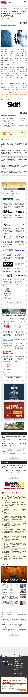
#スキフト (4, 20)
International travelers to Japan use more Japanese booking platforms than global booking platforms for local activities (12, 626)
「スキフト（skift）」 (13, 85)
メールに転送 (4, 25)
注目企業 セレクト (8, 189)
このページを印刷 (12, 25)
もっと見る (14, 178)
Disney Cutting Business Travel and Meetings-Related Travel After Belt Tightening (14, 95)
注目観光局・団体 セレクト (10, 315)
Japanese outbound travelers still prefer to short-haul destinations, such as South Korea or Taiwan (14, 630)
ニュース (6, 8)
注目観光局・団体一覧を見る (14, 377)
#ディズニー (9, 20)
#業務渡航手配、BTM (18, 20)
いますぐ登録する (22, 690)
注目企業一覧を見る (14, 302)
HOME (2, 8)
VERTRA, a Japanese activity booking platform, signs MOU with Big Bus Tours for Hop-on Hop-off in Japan (14, 621)
